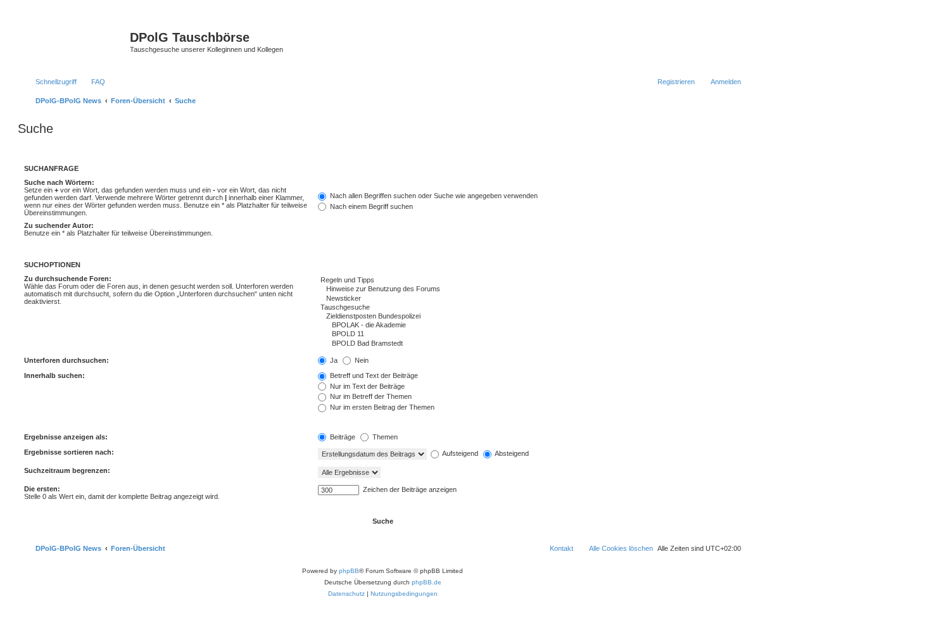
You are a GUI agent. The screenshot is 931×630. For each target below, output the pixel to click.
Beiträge (341, 437)
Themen (384, 437)
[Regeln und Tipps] (529, 280)
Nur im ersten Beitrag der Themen (381, 407)
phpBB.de (426, 582)
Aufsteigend (459, 453)
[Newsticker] (529, 298)
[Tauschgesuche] (529, 307)
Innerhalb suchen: (54, 375)
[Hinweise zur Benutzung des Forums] (529, 289)
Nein (361, 360)
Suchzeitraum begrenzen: (67, 470)
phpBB (349, 570)
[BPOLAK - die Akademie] (529, 325)
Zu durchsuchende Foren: (67, 278)
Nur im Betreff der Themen (370, 396)
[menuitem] (92, 81)
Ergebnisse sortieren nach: (69, 452)
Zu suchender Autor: (59, 225)
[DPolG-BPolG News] (75, 41)
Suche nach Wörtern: (59, 182)
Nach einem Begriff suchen (370, 206)
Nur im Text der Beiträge (366, 386)
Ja (333, 360)
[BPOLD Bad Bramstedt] (529, 343)
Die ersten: (42, 489)
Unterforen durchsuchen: (66, 360)
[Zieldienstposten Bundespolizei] (529, 316)
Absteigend (511, 453)
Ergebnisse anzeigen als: (66, 437)
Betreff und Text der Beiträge (373, 375)
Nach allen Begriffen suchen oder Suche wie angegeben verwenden (433, 195)
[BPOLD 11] (529, 334)
